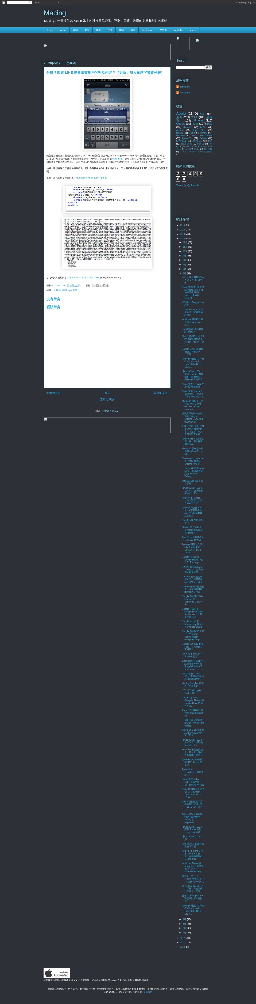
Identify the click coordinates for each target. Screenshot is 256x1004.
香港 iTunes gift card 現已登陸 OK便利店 (192, 898)
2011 (182, 942)
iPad (209, 123)
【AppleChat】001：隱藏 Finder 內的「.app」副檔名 (192, 829)
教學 (87, 30)
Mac (196, 123)
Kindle (196, 149)
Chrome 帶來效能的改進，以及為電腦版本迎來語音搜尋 (193, 589)
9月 (185, 255)
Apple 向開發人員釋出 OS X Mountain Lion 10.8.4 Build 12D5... (193, 548)
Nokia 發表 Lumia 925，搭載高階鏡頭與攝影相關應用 (193, 676)
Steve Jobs (186, 144)
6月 (185, 269)
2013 (182, 238)
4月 (185, 919)
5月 (185, 273)
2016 (182, 225)
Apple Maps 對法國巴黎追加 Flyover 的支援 (193, 762)
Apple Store (199, 130)
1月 (185, 932)
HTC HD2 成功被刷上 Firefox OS (192, 692)
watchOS (189, 146)
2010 (182, 947)
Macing (55, 13)
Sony (187, 149)
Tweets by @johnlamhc (188, 185)
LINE (75, 290)
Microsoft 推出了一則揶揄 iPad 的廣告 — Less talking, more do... (192, 405)
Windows (180, 135)
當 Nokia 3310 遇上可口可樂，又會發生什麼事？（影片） (193, 889)
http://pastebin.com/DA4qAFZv (91, 177)
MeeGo (200, 144)
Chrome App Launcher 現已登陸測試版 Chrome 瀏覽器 (193, 461)
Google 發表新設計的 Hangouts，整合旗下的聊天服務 (192, 569)
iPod (210, 141)
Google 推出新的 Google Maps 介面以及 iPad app (192, 560)
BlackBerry (197, 141)
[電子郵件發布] (87, 285)
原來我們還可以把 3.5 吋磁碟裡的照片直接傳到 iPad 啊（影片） (193, 340)
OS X (194, 117)
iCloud (191, 132)
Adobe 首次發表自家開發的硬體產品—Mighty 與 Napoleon (192, 818)
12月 (185, 242)
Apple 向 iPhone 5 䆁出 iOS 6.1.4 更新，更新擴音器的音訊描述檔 (192, 855)
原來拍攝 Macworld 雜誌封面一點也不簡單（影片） (193, 733)
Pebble (203, 138)
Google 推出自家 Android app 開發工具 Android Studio (193, 624)
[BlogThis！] (97, 285)
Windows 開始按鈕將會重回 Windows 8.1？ (192, 322)
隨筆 (133, 30)
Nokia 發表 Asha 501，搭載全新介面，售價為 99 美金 (193, 782)
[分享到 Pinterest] (107, 285)
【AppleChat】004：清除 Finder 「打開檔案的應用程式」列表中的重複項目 (192, 375)
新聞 (75, 30)
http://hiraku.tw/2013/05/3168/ (84, 277)
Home (50, 30)
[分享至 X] (100, 285)
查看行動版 (107, 399)
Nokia (194, 135)
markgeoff (185, 92)
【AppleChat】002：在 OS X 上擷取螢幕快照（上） (192, 742)
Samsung (181, 141)
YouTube (178, 30)
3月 (185, 923)
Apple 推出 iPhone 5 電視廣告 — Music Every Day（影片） (193, 394)
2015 (182, 229)
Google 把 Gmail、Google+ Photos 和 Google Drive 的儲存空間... (193, 701)
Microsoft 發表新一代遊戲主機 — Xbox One (192, 451)
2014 (182, 234)
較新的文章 (53, 392)
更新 (179, 117)
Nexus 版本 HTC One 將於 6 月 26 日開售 (193, 280)
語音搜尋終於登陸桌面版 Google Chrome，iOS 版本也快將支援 (193, 417)
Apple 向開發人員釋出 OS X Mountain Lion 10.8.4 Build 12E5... (193, 362)
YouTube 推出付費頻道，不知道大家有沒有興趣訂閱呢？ (192, 752)
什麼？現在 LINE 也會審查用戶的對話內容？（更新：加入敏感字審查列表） (193, 430)
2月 (185, 928)
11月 (185, 246)
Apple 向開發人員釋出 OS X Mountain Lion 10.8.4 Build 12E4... (193, 793)
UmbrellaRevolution (195, 152)
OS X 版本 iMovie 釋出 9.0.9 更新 (192, 655)
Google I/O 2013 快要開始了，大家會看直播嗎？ (193, 647)
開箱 (98, 30)
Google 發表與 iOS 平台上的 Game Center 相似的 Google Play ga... (193, 635)
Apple (181, 113)
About (63, 30)
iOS (202, 113)
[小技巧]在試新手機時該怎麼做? (193, 330)
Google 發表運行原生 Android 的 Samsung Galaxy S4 (192, 600)
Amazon (202, 146)
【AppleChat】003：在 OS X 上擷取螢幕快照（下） (192, 491)
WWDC (163, 30)
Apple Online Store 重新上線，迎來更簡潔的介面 (193, 441)
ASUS (182, 152)
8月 (185, 260)
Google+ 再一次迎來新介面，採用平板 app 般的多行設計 (192, 579)
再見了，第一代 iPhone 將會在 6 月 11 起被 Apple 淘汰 (193, 879)
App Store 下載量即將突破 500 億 (193, 845)
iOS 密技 (208, 149)
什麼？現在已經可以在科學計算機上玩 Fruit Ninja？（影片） (192, 805)
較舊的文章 (161, 392)
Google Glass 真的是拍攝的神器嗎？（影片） (192, 352)
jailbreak (208, 135)
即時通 (57, 290)
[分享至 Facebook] (104, 285)
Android (180, 130)
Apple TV (187, 138)
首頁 (107, 392)
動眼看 (209, 152)
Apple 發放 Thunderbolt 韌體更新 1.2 (193, 772)
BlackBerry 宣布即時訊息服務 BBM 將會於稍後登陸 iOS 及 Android (192, 665)
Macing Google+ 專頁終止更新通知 (193, 684)
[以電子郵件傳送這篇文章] (94, 285)
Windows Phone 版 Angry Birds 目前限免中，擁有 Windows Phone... (193, 867)
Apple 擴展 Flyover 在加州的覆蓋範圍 (193, 385)
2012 (182, 938)
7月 (185, 264)
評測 (110, 30)
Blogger (148, 992)
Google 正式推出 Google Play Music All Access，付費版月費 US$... (193, 613)
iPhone (198, 120)
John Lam (61, 285)
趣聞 (121, 30)
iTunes (179, 132)
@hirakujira (116, 158)
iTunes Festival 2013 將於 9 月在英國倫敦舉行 (192, 312)
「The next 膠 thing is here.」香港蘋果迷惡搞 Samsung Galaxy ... (193, 472)
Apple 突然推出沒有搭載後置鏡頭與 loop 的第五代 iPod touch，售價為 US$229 (193, 292)
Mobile (193, 30)
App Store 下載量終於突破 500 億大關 (193, 538)
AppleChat (147, 30)
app (70, 290)
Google (180, 123)
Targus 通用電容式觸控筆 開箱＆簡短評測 (192, 713)
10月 (185, 251)
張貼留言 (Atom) (111, 411)
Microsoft (187, 127)
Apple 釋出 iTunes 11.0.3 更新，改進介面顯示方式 (192, 501)
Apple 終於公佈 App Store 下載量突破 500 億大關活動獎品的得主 (192, 511)
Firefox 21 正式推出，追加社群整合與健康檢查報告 (193, 530)
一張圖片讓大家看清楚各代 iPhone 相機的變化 (193, 723)
